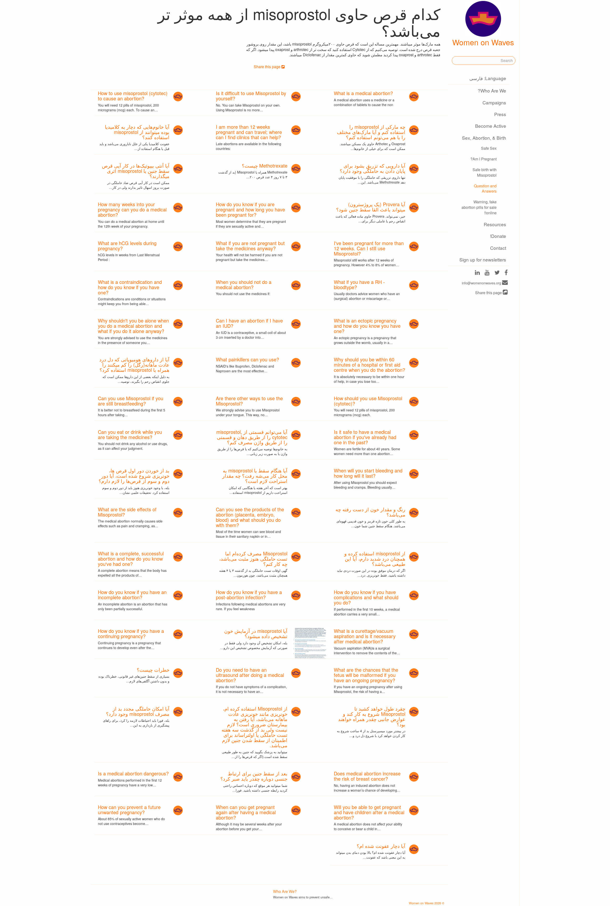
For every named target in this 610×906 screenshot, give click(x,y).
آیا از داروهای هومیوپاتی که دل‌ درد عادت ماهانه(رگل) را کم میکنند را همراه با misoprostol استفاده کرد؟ (134, 364)
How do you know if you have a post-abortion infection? (249, 595)
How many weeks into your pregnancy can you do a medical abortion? (132, 209)
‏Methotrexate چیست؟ (264, 165)
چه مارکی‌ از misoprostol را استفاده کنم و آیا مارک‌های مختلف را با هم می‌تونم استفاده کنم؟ (371, 132)
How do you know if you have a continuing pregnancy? (131, 633)
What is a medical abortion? (363, 93)
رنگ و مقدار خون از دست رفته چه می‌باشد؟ (370, 512)
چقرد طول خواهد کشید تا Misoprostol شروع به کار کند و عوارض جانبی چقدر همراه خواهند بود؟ (371, 716)
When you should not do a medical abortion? (243, 284)
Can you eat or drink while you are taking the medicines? (130, 434)
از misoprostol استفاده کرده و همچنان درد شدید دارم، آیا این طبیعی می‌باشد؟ (374, 558)
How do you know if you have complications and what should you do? (366, 597)
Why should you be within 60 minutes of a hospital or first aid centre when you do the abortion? (369, 364)
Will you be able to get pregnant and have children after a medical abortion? (369, 812)
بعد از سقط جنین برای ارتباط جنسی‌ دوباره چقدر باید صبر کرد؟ (253, 776)
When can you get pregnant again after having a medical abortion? (246, 812)
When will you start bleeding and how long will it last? (368, 473)
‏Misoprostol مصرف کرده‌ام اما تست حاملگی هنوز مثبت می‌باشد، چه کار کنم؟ (253, 558)
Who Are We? (492, 90)
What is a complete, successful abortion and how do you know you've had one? (131, 558)
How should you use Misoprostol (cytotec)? (368, 401)
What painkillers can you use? (247, 359)
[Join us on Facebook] (506, 272)
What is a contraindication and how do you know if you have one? (130, 287)
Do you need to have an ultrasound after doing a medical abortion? (250, 675)
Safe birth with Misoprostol (485, 172)
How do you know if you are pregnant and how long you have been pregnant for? (250, 209)
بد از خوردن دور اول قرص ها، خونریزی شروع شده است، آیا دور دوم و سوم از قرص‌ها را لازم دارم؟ (134, 475)
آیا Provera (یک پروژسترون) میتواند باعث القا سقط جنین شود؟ (370, 207)
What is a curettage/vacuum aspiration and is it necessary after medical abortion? (365, 636)
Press (500, 114)
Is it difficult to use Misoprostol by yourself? (251, 96)
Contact (498, 248)
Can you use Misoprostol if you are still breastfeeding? (130, 401)
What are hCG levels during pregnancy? (127, 246)
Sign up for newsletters (482, 259)
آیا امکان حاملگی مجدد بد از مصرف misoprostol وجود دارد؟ (137, 711)
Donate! (498, 236)
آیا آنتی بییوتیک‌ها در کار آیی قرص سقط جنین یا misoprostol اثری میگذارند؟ (135, 170)
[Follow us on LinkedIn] (477, 272)
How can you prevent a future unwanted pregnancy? (129, 810)
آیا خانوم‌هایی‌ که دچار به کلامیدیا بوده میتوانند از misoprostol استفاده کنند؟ (137, 132)
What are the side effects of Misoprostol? (127, 512)
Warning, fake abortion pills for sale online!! (479, 207)
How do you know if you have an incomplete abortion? (132, 595)
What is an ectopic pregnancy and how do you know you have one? (367, 325)
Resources (495, 224)
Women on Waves (483, 41)
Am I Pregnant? (483, 159)
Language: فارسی (487, 78)
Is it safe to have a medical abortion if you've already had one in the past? (365, 437)
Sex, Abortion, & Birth (484, 137)
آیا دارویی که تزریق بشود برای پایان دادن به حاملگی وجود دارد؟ (372, 168)
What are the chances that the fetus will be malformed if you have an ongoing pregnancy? (366, 675)
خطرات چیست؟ (153, 669)
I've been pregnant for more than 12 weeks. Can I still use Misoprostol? (369, 248)
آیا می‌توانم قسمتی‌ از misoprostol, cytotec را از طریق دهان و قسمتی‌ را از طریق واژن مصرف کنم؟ (251, 437)
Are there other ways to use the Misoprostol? (249, 401)
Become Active (490, 126)
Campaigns (494, 102)
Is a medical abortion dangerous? (133, 773)
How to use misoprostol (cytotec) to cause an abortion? (133, 96)
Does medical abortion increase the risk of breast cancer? (367, 776)
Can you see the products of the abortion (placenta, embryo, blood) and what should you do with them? (250, 517)
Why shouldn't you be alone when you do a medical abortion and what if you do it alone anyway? (133, 325)
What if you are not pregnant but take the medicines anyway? (250, 246)
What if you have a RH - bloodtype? (359, 284)
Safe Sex (489, 148)
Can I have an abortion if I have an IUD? (249, 323)
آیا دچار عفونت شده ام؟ (381, 845)
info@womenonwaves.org (482, 282)
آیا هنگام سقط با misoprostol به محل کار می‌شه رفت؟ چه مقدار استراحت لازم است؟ (254, 475)
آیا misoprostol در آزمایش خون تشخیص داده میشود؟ (255, 633)
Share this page (489, 292)
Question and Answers (485, 188)
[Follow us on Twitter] (497, 272)
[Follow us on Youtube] (487, 272)
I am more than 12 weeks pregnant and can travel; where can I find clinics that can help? (249, 132)
